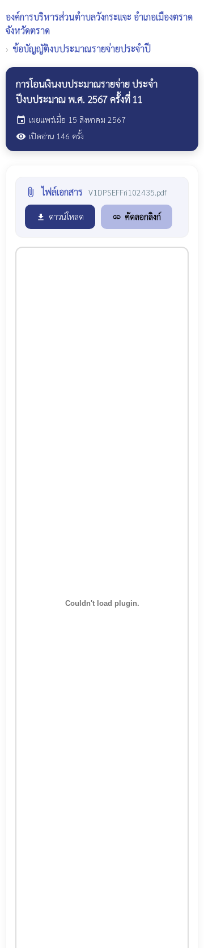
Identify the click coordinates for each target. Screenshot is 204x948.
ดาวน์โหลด (60, 216)
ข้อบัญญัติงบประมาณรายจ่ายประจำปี (82, 49)
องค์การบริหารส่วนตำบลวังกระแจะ (99, 23)
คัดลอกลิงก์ (136, 216)
